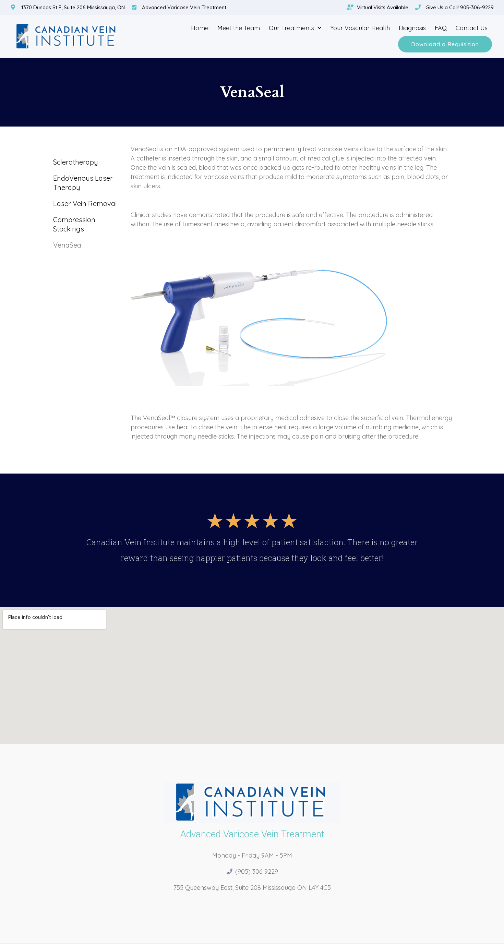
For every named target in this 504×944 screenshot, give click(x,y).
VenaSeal (68, 245)
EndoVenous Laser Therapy (83, 183)
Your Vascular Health (360, 28)
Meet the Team (238, 28)
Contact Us (472, 28)
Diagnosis (412, 28)
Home (199, 28)
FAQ (441, 28)
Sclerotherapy (75, 162)
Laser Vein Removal (85, 203)
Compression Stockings (74, 224)
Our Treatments (291, 28)
